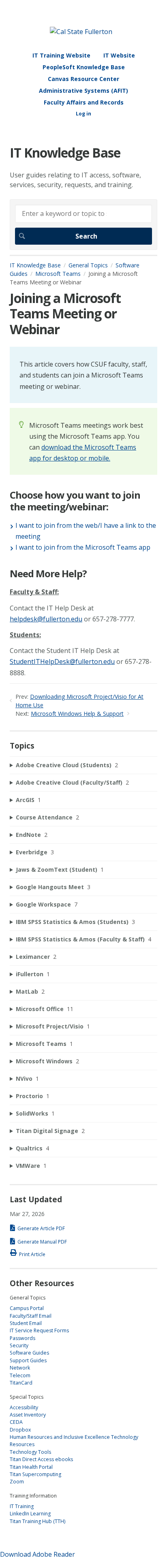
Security (19, 1345)
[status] (83, 375)
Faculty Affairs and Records (84, 102)
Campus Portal (27, 1308)
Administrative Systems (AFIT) (83, 90)
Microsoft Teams (58, 273)
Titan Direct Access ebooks (41, 1459)
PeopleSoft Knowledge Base (84, 67)
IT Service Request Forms (39, 1330)
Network (20, 1367)
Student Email (26, 1323)
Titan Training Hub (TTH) (37, 1521)
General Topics (88, 265)
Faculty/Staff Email (30, 1315)
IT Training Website (61, 55)
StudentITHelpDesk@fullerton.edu (62, 661)
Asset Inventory (28, 1414)
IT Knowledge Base (35, 265)
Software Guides (29, 1352)
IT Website (119, 55)
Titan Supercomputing (35, 1474)
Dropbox (20, 1429)
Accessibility (24, 1407)
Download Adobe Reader (37, 1554)
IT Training (22, 1506)
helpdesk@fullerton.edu (46, 619)
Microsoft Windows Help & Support (77, 713)
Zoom (17, 1481)
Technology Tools (30, 1452)
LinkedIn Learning (30, 1513)
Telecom (20, 1375)
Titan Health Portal (31, 1467)
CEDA (16, 1422)
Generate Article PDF (41, 1228)
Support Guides (28, 1360)
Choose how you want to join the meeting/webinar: (75, 501)
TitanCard (21, 1382)
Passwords (22, 1338)
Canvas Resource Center (83, 79)
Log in (83, 113)
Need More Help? (48, 574)
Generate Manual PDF (42, 1241)
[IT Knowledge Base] (81, 31)
